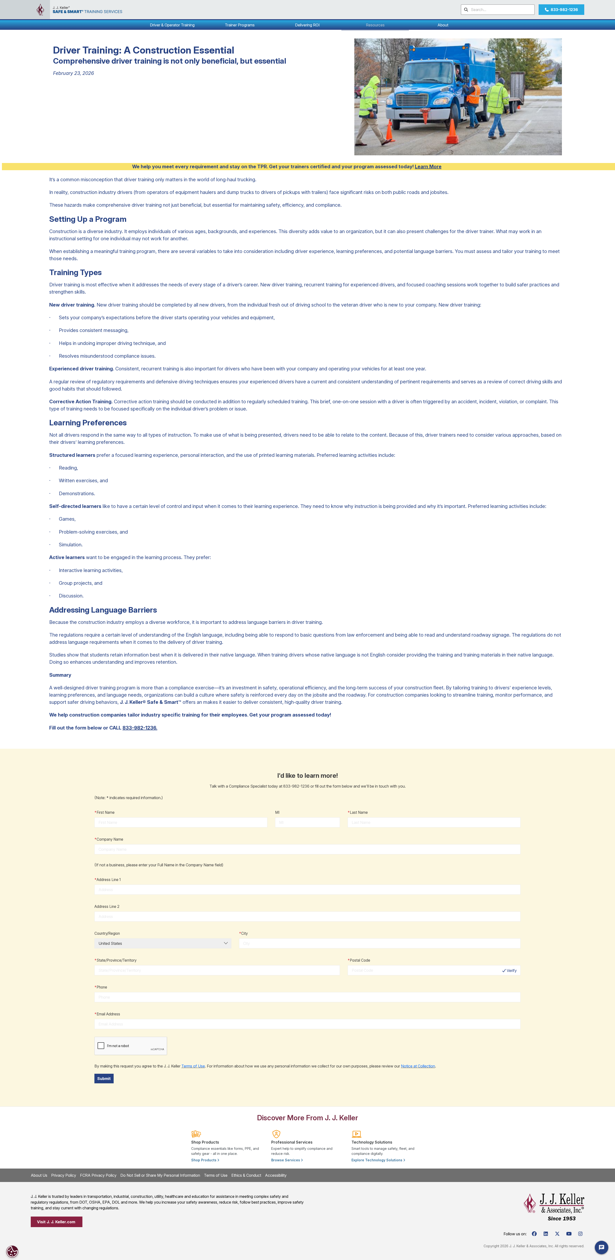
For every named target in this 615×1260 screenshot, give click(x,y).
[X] (557, 1234)
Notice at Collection (418, 1066)
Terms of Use (193, 1066)
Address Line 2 (106, 906)
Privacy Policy (63, 1175)
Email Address (107, 1014)
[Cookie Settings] (12, 1252)
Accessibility (276, 1175)
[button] (172, 25)
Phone (100, 987)
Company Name (108, 839)
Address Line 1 (107, 879)
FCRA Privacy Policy (98, 1175)
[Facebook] (534, 1234)
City (243, 933)
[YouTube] (569, 1234)
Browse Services (286, 1160)
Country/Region (107, 933)
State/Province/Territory (115, 960)
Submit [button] (104, 1078)
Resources (375, 25)
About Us (39, 1175)
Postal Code (359, 960)
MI (277, 812)
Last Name (358, 812)
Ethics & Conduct (246, 1175)
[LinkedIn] (546, 1234)
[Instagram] (580, 1234)
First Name (104, 812)
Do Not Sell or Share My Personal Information (160, 1175)
